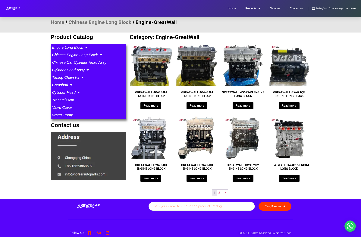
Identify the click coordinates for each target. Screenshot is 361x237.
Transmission (63, 100)
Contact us (296, 8)
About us (274, 8)
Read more (150, 105)
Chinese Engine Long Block (99, 22)
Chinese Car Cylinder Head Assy (79, 62)
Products (250, 8)
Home (232, 8)
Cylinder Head (64, 92)
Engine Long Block (67, 47)
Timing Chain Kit (65, 77)
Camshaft (60, 85)
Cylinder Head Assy (68, 70)
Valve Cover (62, 107)
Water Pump (62, 115)
